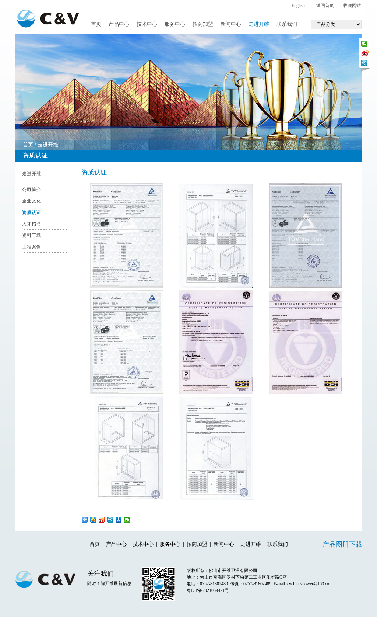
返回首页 (325, 5)
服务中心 (175, 24)
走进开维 (259, 24)
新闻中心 (231, 24)
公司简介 (31, 189)
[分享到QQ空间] (93, 520)
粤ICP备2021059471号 (208, 590)
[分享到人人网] (119, 520)
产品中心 (119, 24)
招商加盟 (203, 24)
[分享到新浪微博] (365, 52)
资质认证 (31, 212)
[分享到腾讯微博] (364, 63)
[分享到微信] (364, 44)
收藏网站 (352, 5)
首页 (96, 24)
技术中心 (147, 24)
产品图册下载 (342, 544)
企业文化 (31, 201)
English (298, 5)
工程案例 (31, 246)
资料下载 (31, 235)
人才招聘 (31, 223)
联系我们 (286, 24)
